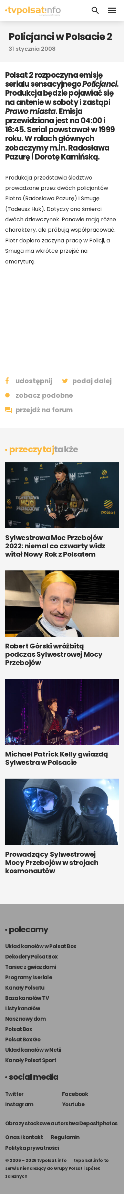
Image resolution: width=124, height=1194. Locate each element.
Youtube (73, 1104)
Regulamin (65, 1137)
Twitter (14, 1094)
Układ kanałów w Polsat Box (40, 946)
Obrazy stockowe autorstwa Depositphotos (61, 1123)
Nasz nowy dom (25, 1018)
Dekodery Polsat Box (31, 956)
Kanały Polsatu (25, 987)
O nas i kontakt (24, 1137)
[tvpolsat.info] (33, 14)
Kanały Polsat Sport (30, 1060)
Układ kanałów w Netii (33, 1049)
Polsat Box (18, 1029)
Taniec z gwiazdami (30, 967)
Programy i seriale (28, 977)
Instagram (19, 1104)
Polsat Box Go (22, 1039)
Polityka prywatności (32, 1148)
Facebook (75, 1094)
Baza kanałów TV (27, 998)
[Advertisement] (62, 320)
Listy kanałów (22, 1008)
